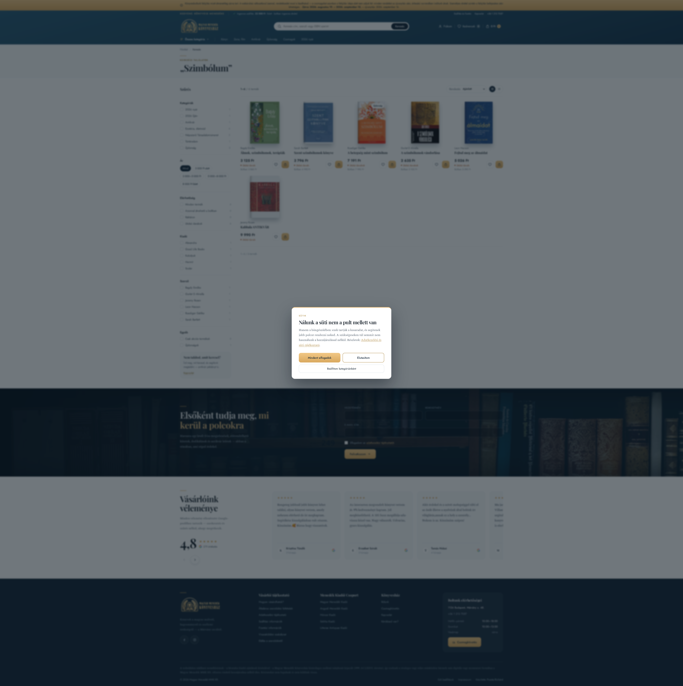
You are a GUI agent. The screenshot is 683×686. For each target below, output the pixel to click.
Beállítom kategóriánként (341, 369)
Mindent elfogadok (319, 358)
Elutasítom (363, 358)
